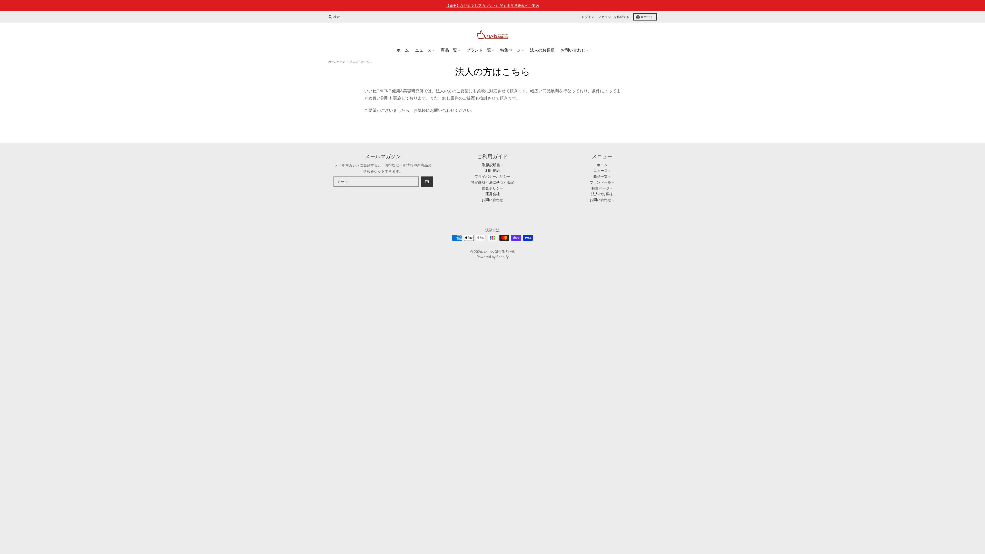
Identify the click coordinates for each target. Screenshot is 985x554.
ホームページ (336, 62)
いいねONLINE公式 (499, 251)
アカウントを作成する (613, 17)
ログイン (588, 17)
